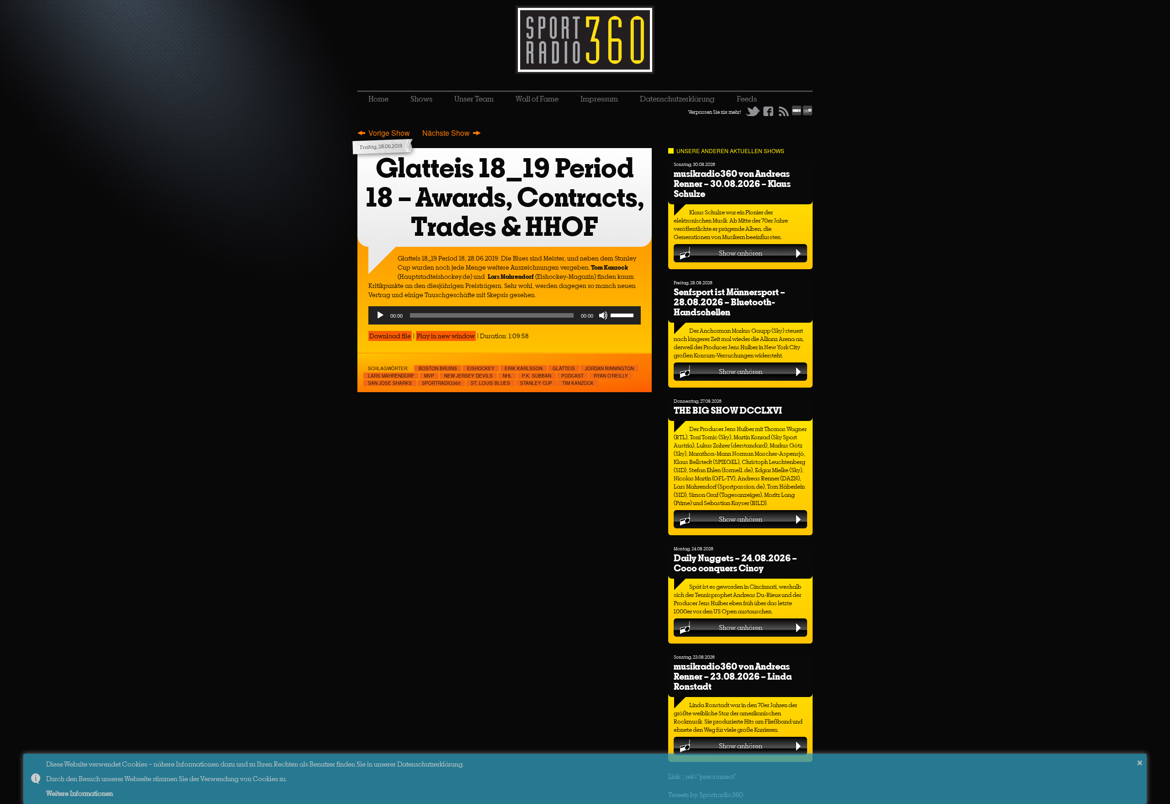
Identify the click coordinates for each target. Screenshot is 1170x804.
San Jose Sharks (390, 383)
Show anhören (740, 253)
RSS (784, 111)
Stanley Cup (536, 383)
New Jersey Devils (468, 376)
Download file (390, 336)
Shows (421, 98)
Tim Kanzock (578, 383)
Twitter (752, 111)
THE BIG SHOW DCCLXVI (728, 410)
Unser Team (474, 98)
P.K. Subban (536, 376)
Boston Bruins (438, 368)
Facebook (768, 111)
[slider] (623, 314)
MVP (429, 376)
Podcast (572, 376)
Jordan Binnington (609, 368)
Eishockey (481, 368)
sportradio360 (441, 383)
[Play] (380, 315)
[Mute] (603, 315)
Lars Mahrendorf (391, 376)
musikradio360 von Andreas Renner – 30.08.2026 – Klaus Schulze (732, 183)
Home (378, 98)
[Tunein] (808, 113)
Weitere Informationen (79, 793)
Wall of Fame (537, 98)
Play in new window (446, 336)
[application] (504, 315)
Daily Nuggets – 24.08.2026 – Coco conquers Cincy (735, 563)
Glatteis (564, 368)
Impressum (599, 98)
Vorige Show (389, 133)
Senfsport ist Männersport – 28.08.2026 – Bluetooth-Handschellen (729, 302)
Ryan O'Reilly (611, 376)
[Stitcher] (797, 113)
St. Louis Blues (490, 383)
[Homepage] (585, 39)
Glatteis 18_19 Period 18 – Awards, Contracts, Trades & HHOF (505, 197)
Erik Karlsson (523, 368)
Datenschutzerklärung (677, 98)
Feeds (747, 98)
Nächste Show (446, 133)
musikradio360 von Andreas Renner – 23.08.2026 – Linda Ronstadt (733, 676)
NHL (507, 376)
